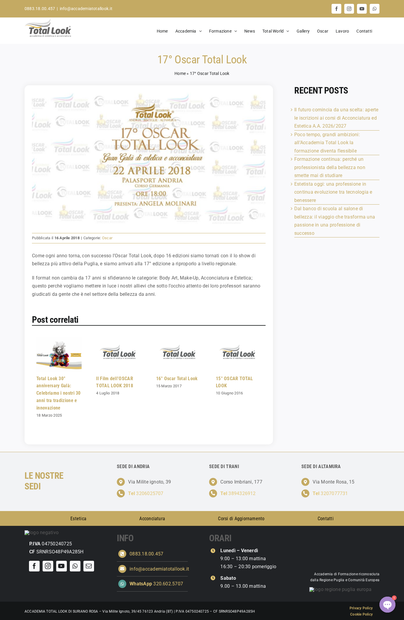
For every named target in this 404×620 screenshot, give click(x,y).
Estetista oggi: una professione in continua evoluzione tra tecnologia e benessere (333, 192)
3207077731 (330, 493)
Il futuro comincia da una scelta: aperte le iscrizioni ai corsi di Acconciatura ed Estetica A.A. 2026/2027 (336, 118)
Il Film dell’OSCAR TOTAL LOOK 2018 (117, 354)
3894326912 (238, 493)
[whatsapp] (75, 566)
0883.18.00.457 (146, 554)
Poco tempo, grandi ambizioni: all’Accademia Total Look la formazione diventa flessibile (327, 143)
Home (180, 73)
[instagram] (48, 566)
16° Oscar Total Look (177, 354)
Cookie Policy (361, 614)
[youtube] (61, 566)
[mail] (88, 566)
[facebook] (34, 566)
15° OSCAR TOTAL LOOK (237, 354)
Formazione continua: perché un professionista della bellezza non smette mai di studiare (329, 167)
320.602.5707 (156, 584)
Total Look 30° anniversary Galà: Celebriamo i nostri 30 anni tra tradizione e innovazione (57, 354)
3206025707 (145, 493)
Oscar (107, 238)
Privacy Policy (361, 608)
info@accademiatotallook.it (86, 8)
